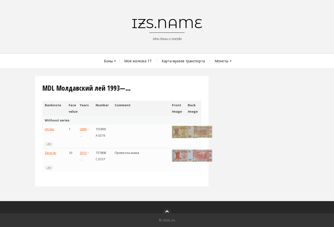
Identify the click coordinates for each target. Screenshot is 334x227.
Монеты (221, 61)
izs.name (167, 23)
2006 (83, 129)
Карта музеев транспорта (183, 61)
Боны (108, 61)
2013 (83, 153)
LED (48, 144)
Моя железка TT (138, 61)
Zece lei (50, 153)
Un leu (49, 129)
